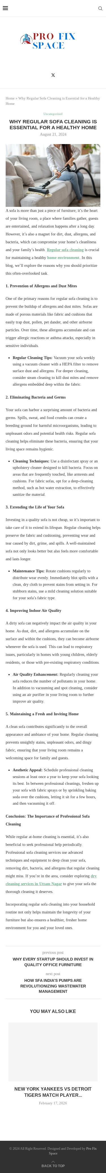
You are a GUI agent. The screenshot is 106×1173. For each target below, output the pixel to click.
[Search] (100, 8)
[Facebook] (44, 75)
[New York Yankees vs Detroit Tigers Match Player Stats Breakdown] (53, 1051)
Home (10, 98)
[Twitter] (53, 75)
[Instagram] (61, 75)
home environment (63, 258)
